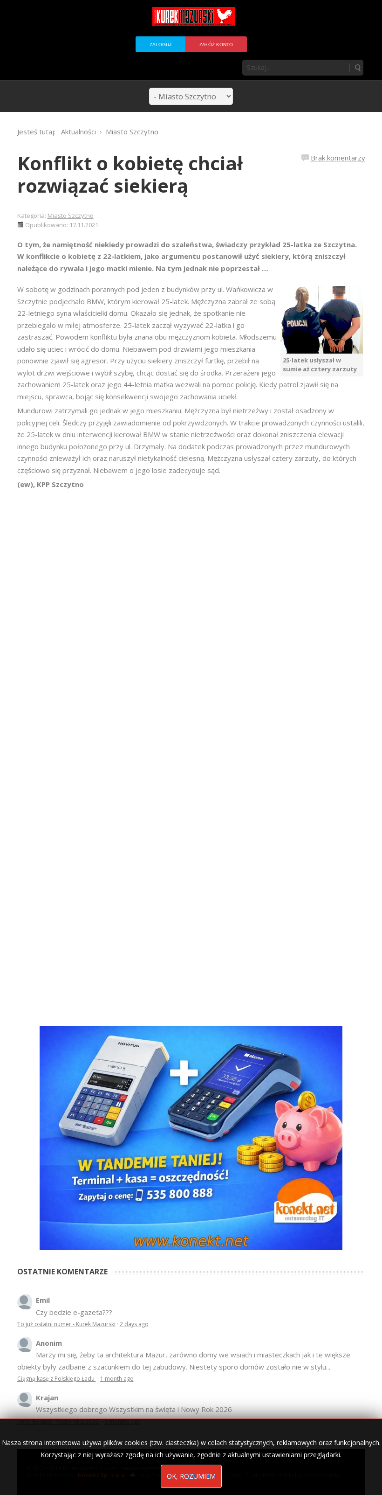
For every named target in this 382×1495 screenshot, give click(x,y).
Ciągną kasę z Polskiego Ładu (56, 1379)
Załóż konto (216, 44)
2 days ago (134, 1324)
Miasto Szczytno (71, 215)
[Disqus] (191, 621)
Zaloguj (160, 44)
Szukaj (357, 68)
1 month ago (117, 1379)
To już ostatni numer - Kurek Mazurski (66, 1324)
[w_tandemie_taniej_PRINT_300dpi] (191, 1137)
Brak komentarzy (338, 157)
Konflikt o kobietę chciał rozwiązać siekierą (130, 174)
